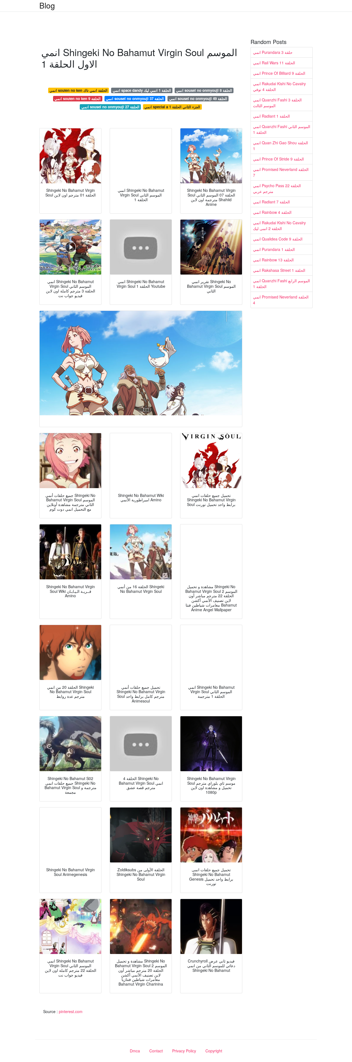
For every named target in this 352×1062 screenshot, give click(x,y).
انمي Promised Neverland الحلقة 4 (281, 299)
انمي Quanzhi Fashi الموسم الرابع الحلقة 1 (281, 283)
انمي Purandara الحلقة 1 (274, 249)
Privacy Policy (184, 1050)
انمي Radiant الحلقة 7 (271, 201)
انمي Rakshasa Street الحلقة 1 (279, 270)
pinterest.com (70, 1011)
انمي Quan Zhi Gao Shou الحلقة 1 (280, 145)
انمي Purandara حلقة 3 (273, 52)
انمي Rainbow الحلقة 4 (272, 212)
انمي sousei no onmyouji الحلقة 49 (198, 98)
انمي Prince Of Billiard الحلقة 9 (279, 73)
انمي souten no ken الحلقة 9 (77, 98)
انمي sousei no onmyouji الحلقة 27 (110, 106)
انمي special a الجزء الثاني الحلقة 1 (172, 106)
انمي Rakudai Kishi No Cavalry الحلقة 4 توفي (279, 86)
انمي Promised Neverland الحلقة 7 (281, 172)
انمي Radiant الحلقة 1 (271, 116)
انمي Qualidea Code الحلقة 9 (277, 239)
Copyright (213, 1050)
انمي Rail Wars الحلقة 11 (274, 62)
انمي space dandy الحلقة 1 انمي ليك (142, 90)
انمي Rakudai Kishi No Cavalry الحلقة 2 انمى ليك (279, 225)
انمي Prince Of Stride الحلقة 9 (278, 159)
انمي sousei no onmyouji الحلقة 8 (204, 90)
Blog (47, 5)
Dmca (135, 1050)
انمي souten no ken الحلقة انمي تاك (79, 90)
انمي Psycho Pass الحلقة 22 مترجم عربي (277, 188)
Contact (156, 1050)
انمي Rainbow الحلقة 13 (273, 259)
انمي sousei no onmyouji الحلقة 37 (135, 98)
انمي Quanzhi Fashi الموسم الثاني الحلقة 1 (281, 129)
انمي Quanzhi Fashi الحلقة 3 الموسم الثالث (277, 102)
